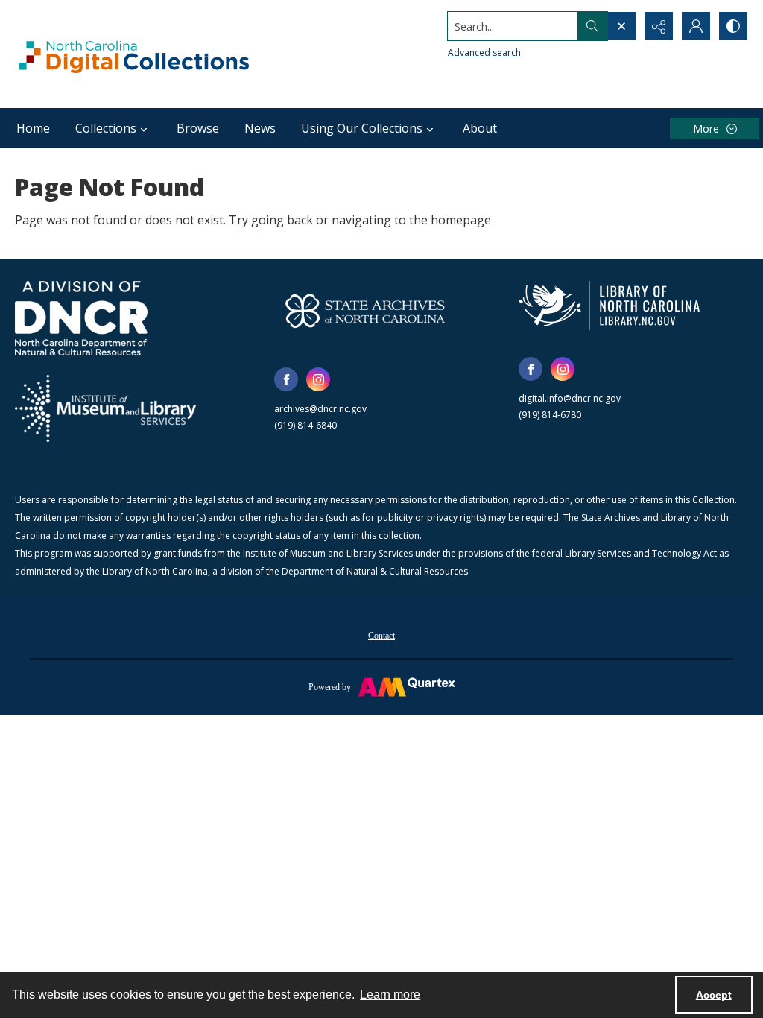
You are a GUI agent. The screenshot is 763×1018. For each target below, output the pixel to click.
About (480, 128)
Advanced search (484, 52)
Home (33, 128)
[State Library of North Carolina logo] (609, 305)
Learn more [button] (390, 994)
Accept (714, 995)
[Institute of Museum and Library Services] (105, 408)
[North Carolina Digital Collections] (134, 54)
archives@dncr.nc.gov (320, 408)
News (260, 128)
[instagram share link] (318, 379)
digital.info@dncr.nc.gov (570, 398)
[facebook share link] (286, 379)
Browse (198, 128)
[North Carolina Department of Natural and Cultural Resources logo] (81, 318)
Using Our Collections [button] (361, 128)
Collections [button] (105, 128)
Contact (381, 635)
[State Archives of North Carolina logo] (365, 311)
